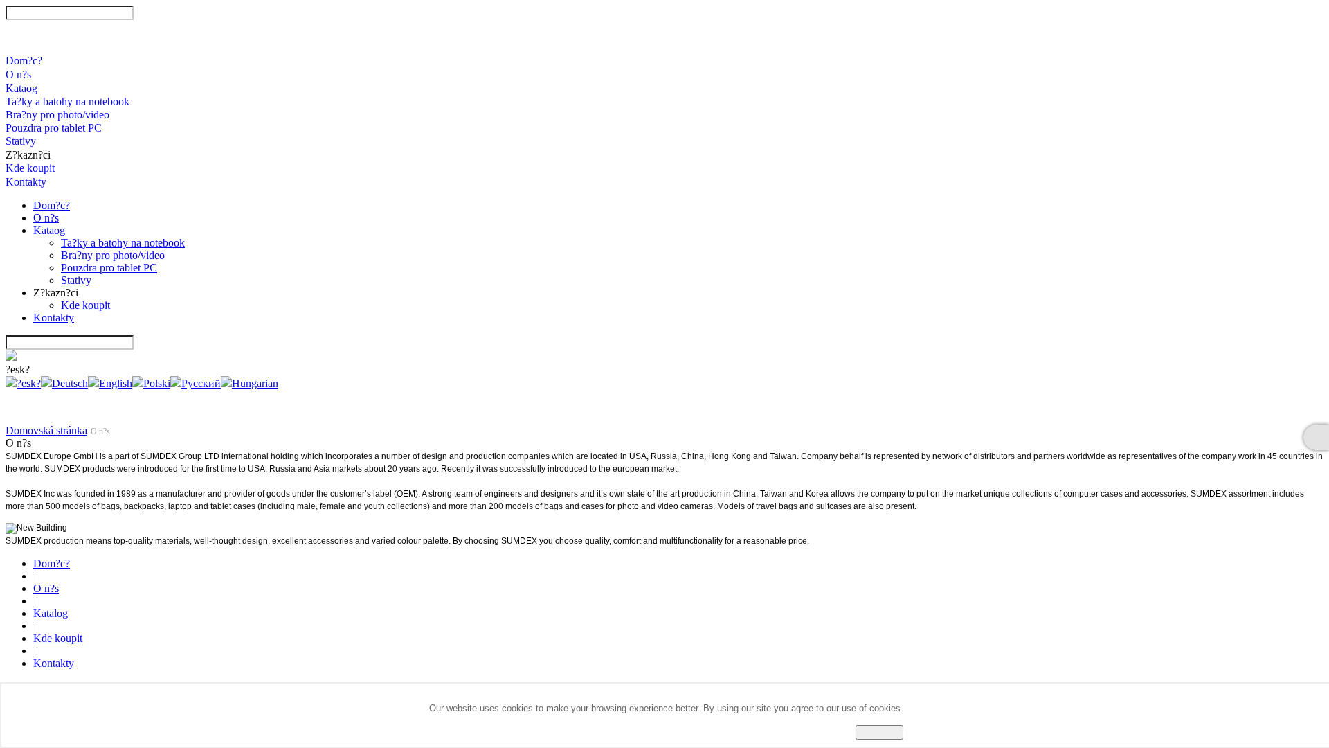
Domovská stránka (46, 430)
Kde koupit (30, 168)
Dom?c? (24, 60)
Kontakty (26, 182)
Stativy (21, 141)
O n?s (18, 74)
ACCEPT (879, 732)
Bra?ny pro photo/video (57, 115)
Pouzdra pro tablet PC (54, 128)
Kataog (21, 88)
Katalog (50, 613)
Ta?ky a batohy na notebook (67, 101)
